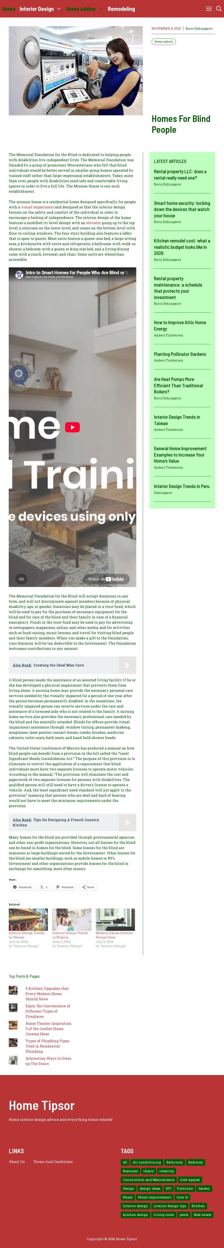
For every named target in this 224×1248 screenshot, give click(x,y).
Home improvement (154, 1197)
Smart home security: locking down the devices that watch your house (182, 209)
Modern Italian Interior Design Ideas (114, 935)
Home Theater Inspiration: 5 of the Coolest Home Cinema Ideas (49, 1028)
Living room (164, 1215)
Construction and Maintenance (149, 1180)
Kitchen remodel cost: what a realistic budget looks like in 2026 (182, 247)
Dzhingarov (163, 493)
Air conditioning (147, 1162)
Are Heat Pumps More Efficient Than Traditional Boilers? (178, 385)
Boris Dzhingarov (199, 28)
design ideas (150, 1188)
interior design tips (170, 1206)
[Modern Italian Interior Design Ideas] (115, 920)
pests (184, 1215)
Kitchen (198, 1206)
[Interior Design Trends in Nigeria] (71, 920)
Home (8, 8)
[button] (219, 8)
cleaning (166, 1171)
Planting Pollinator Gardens (180, 354)
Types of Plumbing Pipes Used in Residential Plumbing (47, 1046)
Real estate (202, 1215)
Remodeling (121, 8)
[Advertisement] (183, 79)
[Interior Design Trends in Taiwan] (28, 920)
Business (130, 1171)
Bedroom (195, 1162)
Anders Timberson (168, 335)
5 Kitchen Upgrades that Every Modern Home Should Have (47, 993)
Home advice (81, 8)
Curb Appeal (190, 1180)
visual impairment (37, 207)
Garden (204, 1188)
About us (17, 1161)
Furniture (185, 1188)
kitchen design (135, 1215)
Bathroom (174, 1162)
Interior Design (37, 8)
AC (125, 1162)
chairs (148, 1171)
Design (128, 1188)
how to (182, 1197)
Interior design (135, 1206)
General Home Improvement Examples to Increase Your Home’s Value (180, 454)
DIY (169, 1188)
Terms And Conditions (53, 1161)
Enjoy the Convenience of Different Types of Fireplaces (48, 1011)
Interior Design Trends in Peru (182, 486)
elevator (93, 222)
